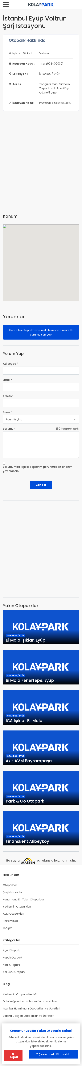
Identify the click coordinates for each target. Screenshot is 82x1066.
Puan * (7, 412)
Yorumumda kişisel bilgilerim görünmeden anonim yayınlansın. (37, 469)
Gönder (41, 485)
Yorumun (9, 429)
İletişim (7, 928)
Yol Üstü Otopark (14, 972)
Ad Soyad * (10, 364)
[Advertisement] (41, 170)
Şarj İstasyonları (13, 892)
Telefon (8, 396)
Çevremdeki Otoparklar (55, 1054)
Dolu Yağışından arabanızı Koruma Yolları (30, 1001)
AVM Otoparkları (13, 914)
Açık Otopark (11, 950)
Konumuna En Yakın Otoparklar (23, 899)
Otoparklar (10, 885)
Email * (7, 380)
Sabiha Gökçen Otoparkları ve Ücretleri (28, 1016)
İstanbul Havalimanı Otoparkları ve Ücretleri (31, 1008)
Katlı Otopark (11, 965)
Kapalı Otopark (12, 957)
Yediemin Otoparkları (17, 906)
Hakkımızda (10, 921)
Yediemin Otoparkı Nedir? (20, 994)
